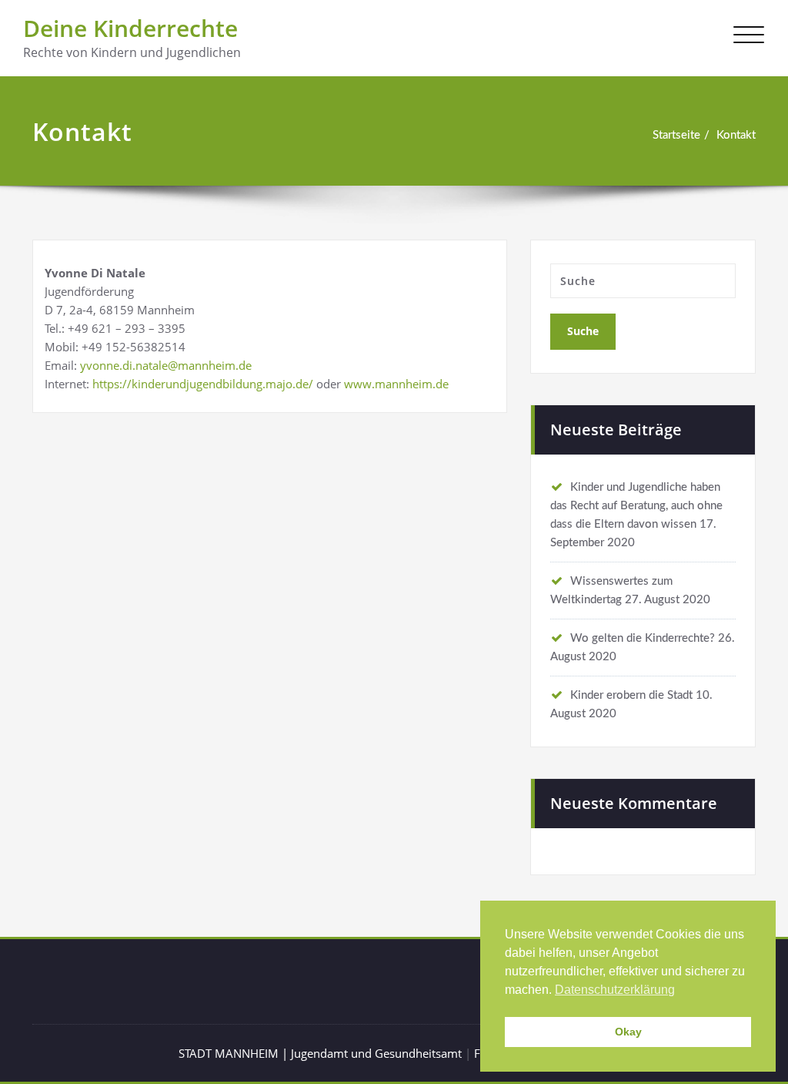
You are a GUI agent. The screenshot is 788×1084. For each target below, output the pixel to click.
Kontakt (736, 135)
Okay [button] (628, 1031)
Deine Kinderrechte (130, 28)
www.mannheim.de (396, 383)
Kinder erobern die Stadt (631, 695)
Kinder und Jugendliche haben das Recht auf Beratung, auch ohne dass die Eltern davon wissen (636, 506)
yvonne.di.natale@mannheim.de (166, 365)
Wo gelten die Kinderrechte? (642, 638)
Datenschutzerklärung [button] (615, 989)
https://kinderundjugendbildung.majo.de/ (202, 383)
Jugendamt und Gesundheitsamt (376, 1053)
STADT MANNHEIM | (235, 1053)
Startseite (676, 135)
